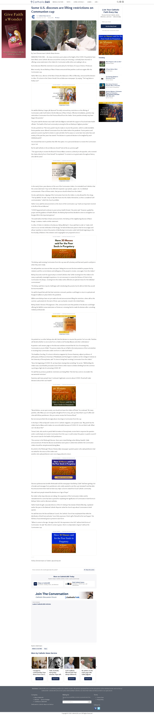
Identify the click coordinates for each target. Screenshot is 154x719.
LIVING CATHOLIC (79, 2)
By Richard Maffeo (110, 63)
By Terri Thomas (109, 97)
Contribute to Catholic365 (40, 701)
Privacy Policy (100, 699)
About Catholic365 (38, 697)
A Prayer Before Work (111, 69)
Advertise (36, 699)
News (45, 648)
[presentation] (31, 666)
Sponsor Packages (45, 699)
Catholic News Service (45, 16)
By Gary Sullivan (109, 79)
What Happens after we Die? (113, 61)
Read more (39, 678)
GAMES (89, 2)
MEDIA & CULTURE (58, 2)
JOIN (96, 2)
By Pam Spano (109, 70)
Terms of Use (100, 697)
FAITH (68, 2)
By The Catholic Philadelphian (112, 87)
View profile (50, 17)
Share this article (90, 569)
